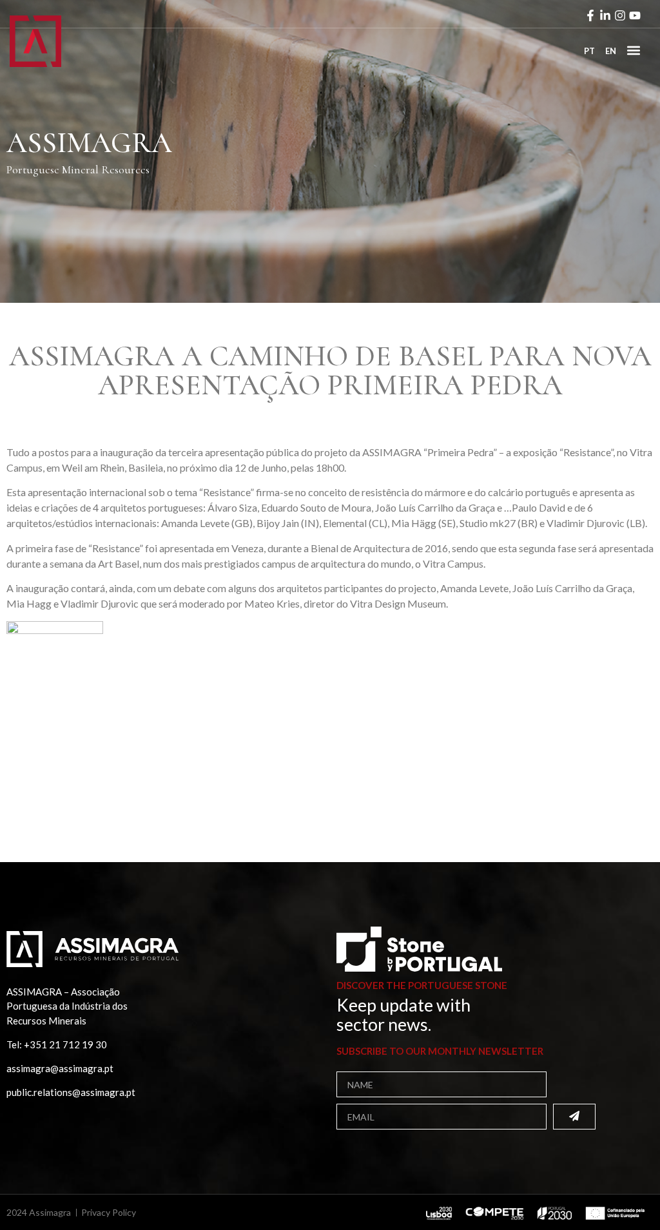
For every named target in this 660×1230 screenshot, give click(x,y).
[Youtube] (635, 15)
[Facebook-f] (590, 15)
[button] (633, 50)
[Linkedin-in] (605, 15)
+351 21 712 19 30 (65, 1044)
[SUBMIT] (574, 1116)
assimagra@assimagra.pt (59, 1068)
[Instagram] (620, 15)
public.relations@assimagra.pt (70, 1092)
